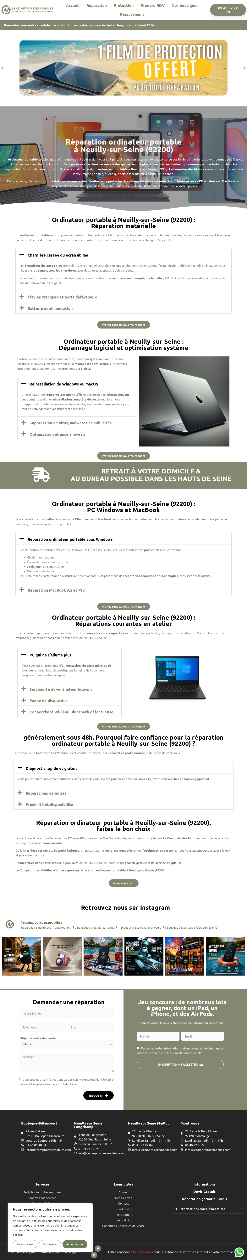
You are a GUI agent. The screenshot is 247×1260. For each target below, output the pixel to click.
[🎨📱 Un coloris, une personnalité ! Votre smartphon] (62, 956)
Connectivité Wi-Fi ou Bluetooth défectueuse (71, 711)
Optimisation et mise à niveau (57, 434)
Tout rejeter (50, 1244)
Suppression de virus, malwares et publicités (71, 422)
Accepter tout (75, 1244)
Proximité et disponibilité (49, 804)
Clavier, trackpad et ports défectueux (62, 296)
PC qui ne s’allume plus (51, 654)
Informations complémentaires (202, 1209)
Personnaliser (25, 1244)
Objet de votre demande (37, 1038)
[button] (2, 67)
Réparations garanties (46, 793)
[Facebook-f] (98, 1248)
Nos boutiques (185, 5)
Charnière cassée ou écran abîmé (58, 255)
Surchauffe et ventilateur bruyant (61, 689)
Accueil (73, 5)
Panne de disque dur (48, 700)
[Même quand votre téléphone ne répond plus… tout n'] (143, 956)
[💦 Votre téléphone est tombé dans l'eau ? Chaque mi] (225, 956)
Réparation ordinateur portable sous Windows (70, 539)
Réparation (96, 5)
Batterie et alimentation (50, 308)
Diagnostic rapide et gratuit (51, 768)
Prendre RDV (153, 5)
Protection (124, 5)
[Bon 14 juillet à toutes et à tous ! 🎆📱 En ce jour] (184, 956)
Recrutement (132, 14)
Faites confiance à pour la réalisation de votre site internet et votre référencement (175, 1252)
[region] (50, 1227)
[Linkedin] (94, 1255)
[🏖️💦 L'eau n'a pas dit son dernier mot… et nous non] (103, 956)
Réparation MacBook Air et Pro (56, 590)
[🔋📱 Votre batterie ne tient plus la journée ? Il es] (21, 956)
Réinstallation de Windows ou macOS (64, 383)
